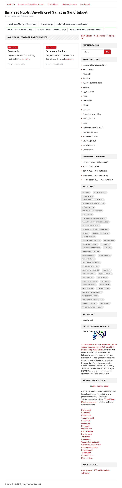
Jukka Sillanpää (104, 255)
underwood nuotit (89, 303)
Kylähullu (86, 78)
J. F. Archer (105, 244)
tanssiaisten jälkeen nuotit (92, 299)
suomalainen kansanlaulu (92, 292)
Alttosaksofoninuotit (89, 447)
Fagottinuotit (86, 429)
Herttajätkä (87, 101)
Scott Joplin (104, 285)
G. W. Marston (87, 214)
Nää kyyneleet (89, 118)
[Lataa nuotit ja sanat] (99, 386)
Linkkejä (38, 484)
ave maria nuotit (100, 192)
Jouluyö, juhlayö (89, 141)
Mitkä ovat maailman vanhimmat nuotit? (72, 24)
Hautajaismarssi (88, 237)
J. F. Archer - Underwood (91, 248)
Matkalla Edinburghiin (90, 270)
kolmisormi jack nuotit (91, 263)
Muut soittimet (87, 458)
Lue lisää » (26, 59)
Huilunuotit (85, 426)
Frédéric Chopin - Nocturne (92, 211)
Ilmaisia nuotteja (47, 24)
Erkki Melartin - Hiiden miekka (92, 200)
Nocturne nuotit (88, 274)
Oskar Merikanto (105, 274)
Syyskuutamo (88, 92)
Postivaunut (102, 277)
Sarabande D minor (56, 51)
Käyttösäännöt (53, 4)
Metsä (85, 105)
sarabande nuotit (88, 285)
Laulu (85, 123)
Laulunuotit (85, 423)
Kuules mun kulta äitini (98, 171)
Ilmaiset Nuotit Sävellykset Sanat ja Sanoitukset (46, 12)
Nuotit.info (11, 4)
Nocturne (106, 270)
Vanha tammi (88, 150)
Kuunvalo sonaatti (90, 132)
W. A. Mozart (105, 303)
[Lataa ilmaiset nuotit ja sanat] (99, 339)
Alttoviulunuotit (87, 455)
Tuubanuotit (86, 453)
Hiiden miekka (109, 240)
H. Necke (85, 233)
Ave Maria (85, 192)
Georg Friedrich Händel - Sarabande (95, 229)
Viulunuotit (85, 413)
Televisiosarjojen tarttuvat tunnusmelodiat (85, 29)
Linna (85, 96)
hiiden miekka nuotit (89, 244)
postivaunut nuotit (89, 281)
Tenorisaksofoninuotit (90, 442)
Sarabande (13, 51)
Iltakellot (86, 110)
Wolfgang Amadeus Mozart (92, 307)
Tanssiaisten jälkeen (90, 296)
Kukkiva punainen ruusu (92, 83)
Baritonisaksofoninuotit (91, 445)
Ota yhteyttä (85, 4)
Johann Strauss (88, 255)
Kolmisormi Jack (88, 259)
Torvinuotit (85, 437)
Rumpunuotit (86, 434)
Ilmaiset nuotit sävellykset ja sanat (31, 4)
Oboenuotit (85, 439)
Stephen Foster (103, 288)
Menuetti (86, 74)
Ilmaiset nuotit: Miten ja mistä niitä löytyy (22, 24)
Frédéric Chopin (88, 207)
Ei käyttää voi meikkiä (92, 114)
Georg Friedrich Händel (90, 226)
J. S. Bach (107, 248)
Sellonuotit (85, 421)
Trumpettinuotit (87, 418)
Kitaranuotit (86, 415)
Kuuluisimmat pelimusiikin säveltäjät (20, 29)
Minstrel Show (89, 145)
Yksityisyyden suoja (69, 4)
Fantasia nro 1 (89, 69)
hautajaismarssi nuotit (91, 240)
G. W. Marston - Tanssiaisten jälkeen (95, 222)
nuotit (10, 64)
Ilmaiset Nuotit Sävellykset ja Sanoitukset (21, 484)
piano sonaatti (87, 277)
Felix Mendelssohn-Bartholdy (93, 203)
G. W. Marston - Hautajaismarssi (94, 218)
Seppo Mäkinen (87, 288)
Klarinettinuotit (87, 431)
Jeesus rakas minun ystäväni (95, 65)
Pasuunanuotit (87, 450)
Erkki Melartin (87, 196)
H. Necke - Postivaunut (101, 233)
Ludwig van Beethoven (90, 266)
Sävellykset (12, 47)
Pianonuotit (86, 410)
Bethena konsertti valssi (93, 127)
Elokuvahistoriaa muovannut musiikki (52, 29)
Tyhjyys (86, 87)
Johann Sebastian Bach (90, 251)
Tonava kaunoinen (90, 136)
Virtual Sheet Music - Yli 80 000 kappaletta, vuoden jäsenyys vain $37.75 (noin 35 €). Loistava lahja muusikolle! (99, 347)
